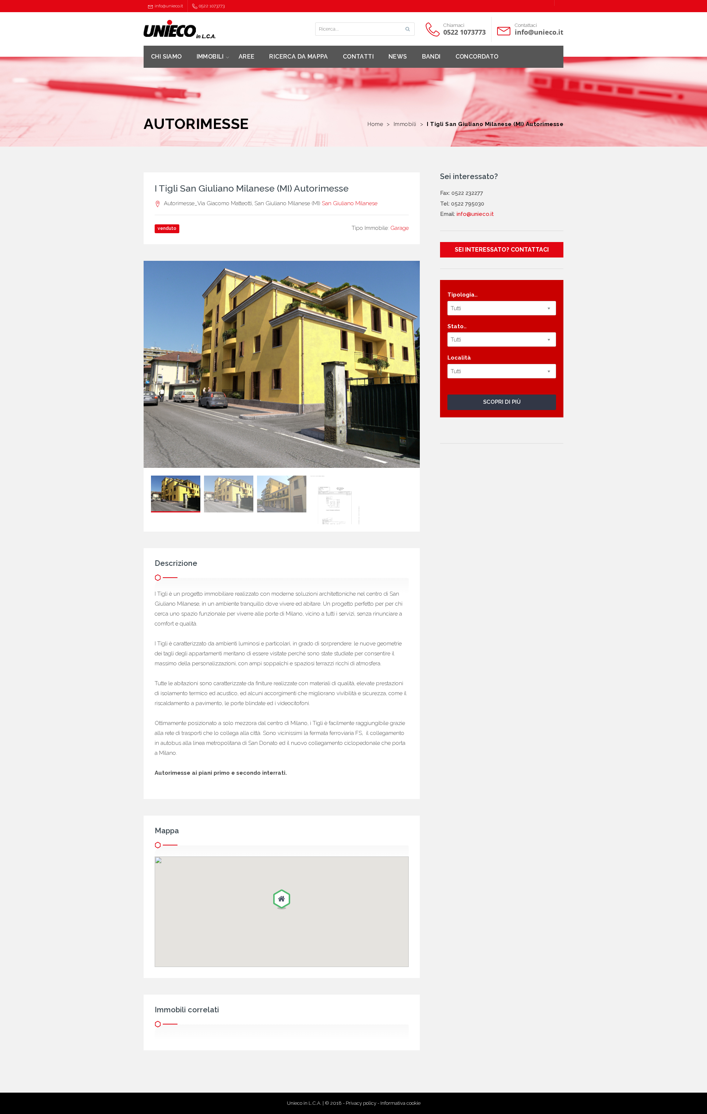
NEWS (397, 56)
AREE (247, 56)
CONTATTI (358, 56)
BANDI (431, 56)
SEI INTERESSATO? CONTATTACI (502, 249)
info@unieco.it (169, 5)
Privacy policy (361, 1103)
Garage (399, 228)
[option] (282, 364)
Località (459, 357)
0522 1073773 (212, 5)
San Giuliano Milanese (349, 203)
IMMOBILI (210, 56)
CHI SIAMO (166, 56)
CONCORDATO (477, 56)
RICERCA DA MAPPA (298, 56)
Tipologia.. (462, 294)
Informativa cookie (400, 1103)
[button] (281, 900)
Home (375, 124)
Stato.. (457, 326)
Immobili (405, 124)
